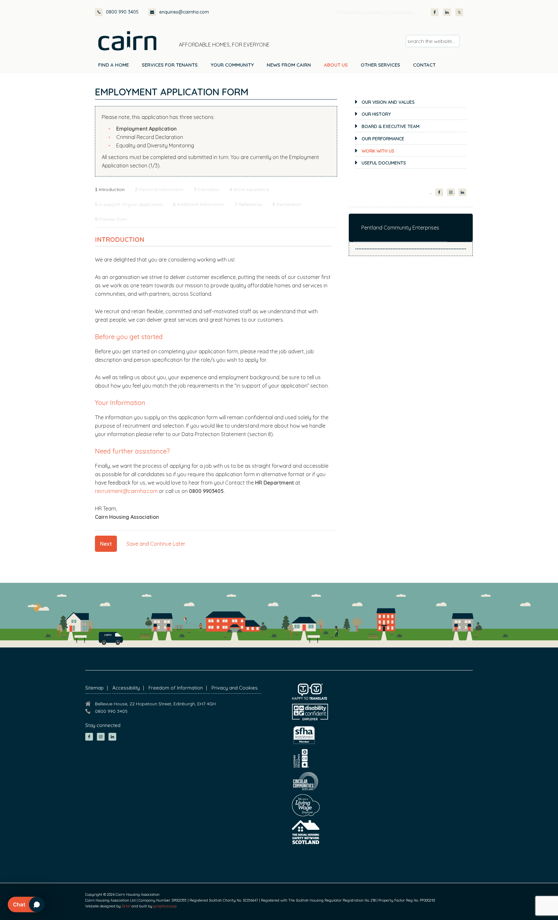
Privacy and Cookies (235, 688)
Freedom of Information (176, 688)
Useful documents (384, 163)
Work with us (378, 151)
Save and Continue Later (156, 543)
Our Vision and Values (388, 102)
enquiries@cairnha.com (184, 12)
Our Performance (383, 139)
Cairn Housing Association (127, 40)
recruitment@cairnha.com (126, 491)
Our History (376, 114)
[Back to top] (518, 903)
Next (106, 543)
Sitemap (94, 688)
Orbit (126, 906)
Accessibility (126, 688)
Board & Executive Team (390, 126)
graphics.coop (165, 906)
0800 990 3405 (122, 12)
